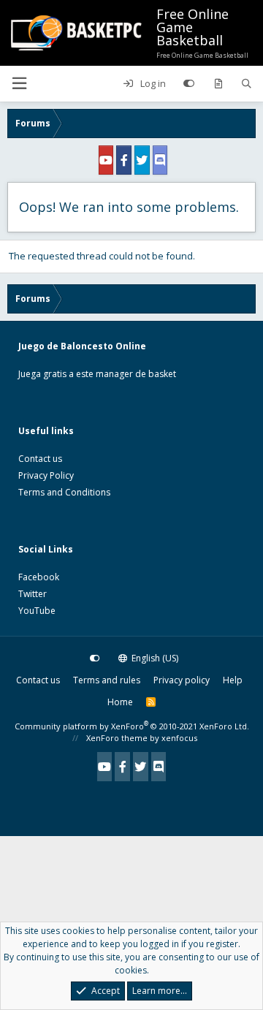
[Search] (246, 84)
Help (233, 680)
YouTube (37, 610)
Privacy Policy (46, 475)
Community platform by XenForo (132, 726)
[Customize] (189, 84)
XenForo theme (117, 737)
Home (120, 702)
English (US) (153, 658)
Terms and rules (106, 680)
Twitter (32, 594)
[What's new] (218, 84)
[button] (19, 84)
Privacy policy (181, 680)
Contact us (40, 458)
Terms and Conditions (64, 492)
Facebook (38, 577)
